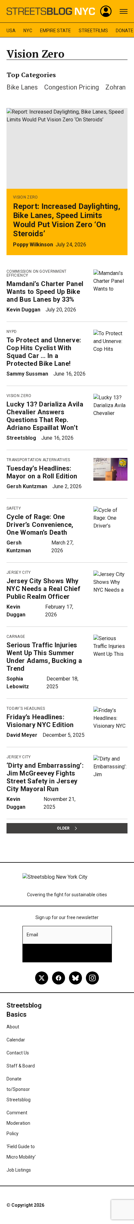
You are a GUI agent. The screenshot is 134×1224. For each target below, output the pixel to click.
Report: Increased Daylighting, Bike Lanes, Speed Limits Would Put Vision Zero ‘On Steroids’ (66, 220)
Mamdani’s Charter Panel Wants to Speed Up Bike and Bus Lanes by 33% (45, 291)
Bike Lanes (22, 87)
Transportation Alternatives (38, 460)
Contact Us (18, 1052)
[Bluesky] (75, 977)
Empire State (55, 30)
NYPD (12, 332)
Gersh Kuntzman (27, 486)
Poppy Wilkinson (33, 244)
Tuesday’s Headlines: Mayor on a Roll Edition (42, 472)
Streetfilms (93, 30)
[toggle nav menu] (123, 11)
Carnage (16, 637)
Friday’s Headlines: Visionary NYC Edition (40, 721)
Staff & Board (21, 1065)
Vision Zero (25, 197)
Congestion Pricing (71, 87)
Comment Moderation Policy (18, 1123)
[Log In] (106, 11)
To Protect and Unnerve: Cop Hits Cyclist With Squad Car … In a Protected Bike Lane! (44, 351)
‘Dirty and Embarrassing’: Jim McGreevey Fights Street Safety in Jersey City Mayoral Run (45, 777)
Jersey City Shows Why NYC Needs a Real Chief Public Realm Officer (43, 588)
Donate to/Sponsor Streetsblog (19, 1089)
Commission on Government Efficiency (37, 273)
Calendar (16, 1039)
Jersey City (19, 572)
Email (32, 934)
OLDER (63, 828)
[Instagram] (92, 977)
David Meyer (22, 735)
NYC (27, 30)
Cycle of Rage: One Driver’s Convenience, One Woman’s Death (40, 524)
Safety (14, 508)
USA (11, 30)
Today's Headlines (26, 708)
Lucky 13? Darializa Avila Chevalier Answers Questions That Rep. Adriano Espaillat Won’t (45, 416)
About (13, 1026)
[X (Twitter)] (41, 977)
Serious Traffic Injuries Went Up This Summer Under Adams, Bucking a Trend (44, 656)
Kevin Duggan (23, 310)
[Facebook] (58, 977)
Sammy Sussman (27, 374)
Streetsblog (21, 438)
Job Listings (19, 1170)
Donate (124, 30)
